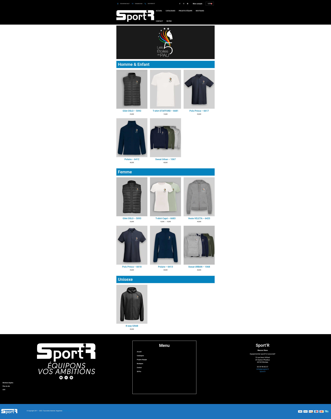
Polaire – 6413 (165, 266)
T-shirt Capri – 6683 (165, 218)
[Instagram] (184, 4)
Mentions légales (8, 383)
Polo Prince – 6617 (199, 111)
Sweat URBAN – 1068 (199, 266)
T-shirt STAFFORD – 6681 (165, 111)
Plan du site (6, 386)
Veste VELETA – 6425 (199, 218)
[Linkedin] (187, 4)
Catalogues (170, 11)
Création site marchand (70, 411)
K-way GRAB (132, 326)
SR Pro (169, 21)
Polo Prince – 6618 (132, 266)
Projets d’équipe (185, 11)
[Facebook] (61, 377)
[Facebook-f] (180, 4)
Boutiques (200, 11)
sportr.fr (262, 371)
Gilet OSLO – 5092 (132, 111)
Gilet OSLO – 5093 (132, 218)
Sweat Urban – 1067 (165, 159)
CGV (4, 389)
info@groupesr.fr (262, 369)
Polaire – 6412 (131, 159)
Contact (159, 21)
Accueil (159, 11)
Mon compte (197, 4)
